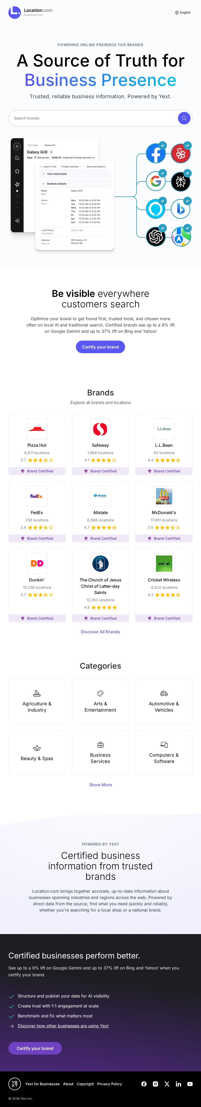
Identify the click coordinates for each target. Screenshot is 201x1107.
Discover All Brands (100, 631)
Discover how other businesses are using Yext (63, 1025)
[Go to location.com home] (30, 12)
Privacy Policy (109, 1084)
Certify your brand (100, 347)
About (68, 1084)
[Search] (184, 118)
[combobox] (100, 118)
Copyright (85, 1084)
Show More (100, 784)
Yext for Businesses (42, 1084)
